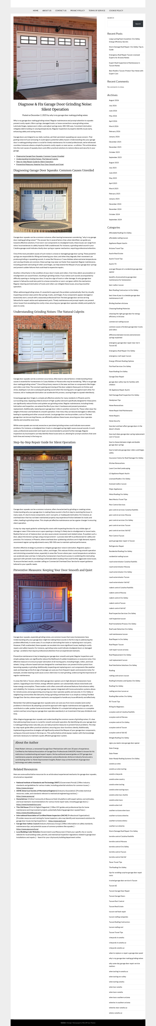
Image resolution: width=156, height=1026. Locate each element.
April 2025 (113, 183)
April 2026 (113, 121)
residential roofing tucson (118, 556)
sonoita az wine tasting (117, 769)
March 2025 (113, 188)
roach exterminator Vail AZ (119, 582)
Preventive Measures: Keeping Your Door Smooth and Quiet (40, 164)
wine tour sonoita (115, 987)
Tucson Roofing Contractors (119, 922)
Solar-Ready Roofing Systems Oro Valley (124, 758)
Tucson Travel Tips (116, 932)
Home (35, 10)
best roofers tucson (116, 285)
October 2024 (114, 214)
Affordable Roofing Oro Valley (120, 233)
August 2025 (114, 163)
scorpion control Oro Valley (119, 722)
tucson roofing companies (118, 917)
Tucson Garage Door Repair (119, 891)
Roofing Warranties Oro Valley (120, 696)
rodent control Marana (117, 593)
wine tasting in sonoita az (118, 971)
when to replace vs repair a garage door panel (126, 953)
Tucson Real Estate (116, 906)
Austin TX (112, 264)
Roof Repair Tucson (116, 644)
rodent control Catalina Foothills (121, 587)
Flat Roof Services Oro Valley (120, 366)
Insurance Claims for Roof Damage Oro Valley (126, 458)
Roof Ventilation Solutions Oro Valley (123, 665)
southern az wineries (117, 826)
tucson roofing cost (116, 927)
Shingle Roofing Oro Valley (119, 738)
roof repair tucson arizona (118, 650)
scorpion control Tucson (118, 727)
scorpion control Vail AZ (118, 733)
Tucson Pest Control (116, 901)
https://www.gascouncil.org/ (27, 829)
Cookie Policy (116, 10)
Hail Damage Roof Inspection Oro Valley (124, 395)
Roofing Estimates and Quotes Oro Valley (124, 681)
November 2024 (115, 209)
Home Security (114, 421)
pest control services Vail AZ (119, 530)
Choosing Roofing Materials (119, 308)
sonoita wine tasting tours (119, 790)
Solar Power (113, 753)
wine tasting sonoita (116, 982)
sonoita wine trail (115, 805)
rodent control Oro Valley (118, 598)
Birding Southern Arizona (118, 303)
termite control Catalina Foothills (121, 836)
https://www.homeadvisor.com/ (28, 804)
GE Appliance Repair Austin (119, 390)
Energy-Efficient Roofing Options (121, 361)
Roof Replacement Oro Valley (120, 655)
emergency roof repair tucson (120, 356)
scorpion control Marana (118, 717)
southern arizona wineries (118, 815)
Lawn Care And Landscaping (119, 468)
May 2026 (113, 116)
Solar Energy (114, 748)
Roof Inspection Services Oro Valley (122, 613)
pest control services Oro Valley (121, 520)
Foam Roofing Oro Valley (118, 371)
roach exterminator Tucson (119, 577)
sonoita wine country (117, 779)
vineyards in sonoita (116, 937)
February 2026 (114, 131)
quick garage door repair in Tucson (122, 541)
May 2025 (113, 178)
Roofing (112, 670)
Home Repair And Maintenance (120, 410)
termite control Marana (118, 841)
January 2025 (114, 199)
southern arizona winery (118, 821)
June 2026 (113, 111)
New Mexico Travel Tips (118, 499)
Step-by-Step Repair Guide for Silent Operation (34, 161)
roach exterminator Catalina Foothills (123, 562)
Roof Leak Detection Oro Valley (121, 629)
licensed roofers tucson (117, 484)
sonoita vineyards (115, 774)
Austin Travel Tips (116, 259)
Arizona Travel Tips (116, 248)
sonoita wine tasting (116, 784)
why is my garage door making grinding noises (69, 115)
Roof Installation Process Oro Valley (122, 624)
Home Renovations (116, 405)
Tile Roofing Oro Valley (117, 867)
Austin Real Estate (116, 253)
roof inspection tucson (117, 619)
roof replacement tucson (118, 660)
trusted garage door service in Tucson (123, 880)
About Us (46, 10)
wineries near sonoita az (118, 1008)
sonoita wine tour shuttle (118, 795)
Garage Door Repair (116, 377)
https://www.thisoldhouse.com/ (28, 813)
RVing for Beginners (116, 707)
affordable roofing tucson (118, 238)
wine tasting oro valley (117, 977)
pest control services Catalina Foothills (123, 510)
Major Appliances (115, 489)
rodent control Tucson (117, 603)
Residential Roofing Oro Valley (120, 551)
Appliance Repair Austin (118, 243)
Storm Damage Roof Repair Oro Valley (123, 831)
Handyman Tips (115, 400)
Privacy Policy (77, 10)
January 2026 (114, 137)
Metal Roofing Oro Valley (118, 494)
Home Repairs (114, 416)
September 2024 (115, 219)
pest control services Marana (120, 515)
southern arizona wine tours (119, 810)
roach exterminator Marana (119, 567)
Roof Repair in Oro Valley (118, 639)
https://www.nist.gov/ (24, 788)
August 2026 (114, 100)
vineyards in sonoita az (117, 943)
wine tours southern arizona (119, 997)
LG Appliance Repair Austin (119, 473)
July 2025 (113, 168)
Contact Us (60, 10)
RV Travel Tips (114, 701)
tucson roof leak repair (117, 912)
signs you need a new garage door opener (124, 743)
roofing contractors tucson (119, 676)
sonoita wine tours (116, 800)
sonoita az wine (115, 764)
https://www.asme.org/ (25, 796)
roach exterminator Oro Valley (120, 572)
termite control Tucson (117, 852)
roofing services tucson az (118, 691)
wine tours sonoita (116, 992)
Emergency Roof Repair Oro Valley (122, 351)
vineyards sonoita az (116, 948)
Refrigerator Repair (116, 546)
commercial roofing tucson (119, 322)
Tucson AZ (113, 886)
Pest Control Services (117, 505)
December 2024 (115, 204)
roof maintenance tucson (118, 634)
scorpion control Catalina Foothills (122, 712)
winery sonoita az (115, 1013)
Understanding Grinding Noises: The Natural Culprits (37, 159)
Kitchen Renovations (117, 463)
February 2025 (114, 194)
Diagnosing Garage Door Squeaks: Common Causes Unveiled (40, 156)
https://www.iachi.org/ (57, 821)
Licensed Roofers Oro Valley (119, 479)
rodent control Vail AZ (117, 608)
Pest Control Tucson (116, 536)
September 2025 (115, 157)
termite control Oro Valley (119, 847)
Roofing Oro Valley (116, 686)
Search (110, 18)
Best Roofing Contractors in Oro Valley (123, 290)
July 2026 (113, 106)
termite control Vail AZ (117, 857)
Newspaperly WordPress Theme (84, 1023)
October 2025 (114, 152)
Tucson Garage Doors (117, 896)
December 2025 (115, 142)
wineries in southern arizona (119, 1002)
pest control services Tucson (119, 525)
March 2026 (113, 126)
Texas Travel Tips (115, 862)
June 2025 (113, 173)
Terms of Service (97, 10)
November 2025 (115, 147)
